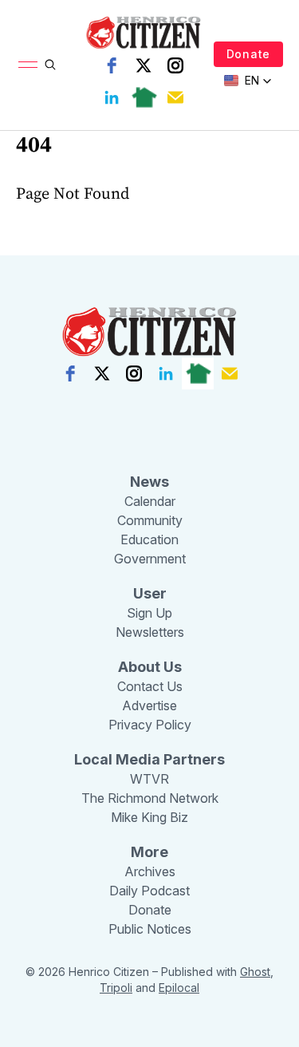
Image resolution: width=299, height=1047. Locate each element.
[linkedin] (112, 97)
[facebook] (112, 65)
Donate (248, 54)
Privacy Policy (149, 725)
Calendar (149, 501)
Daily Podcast (149, 891)
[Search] (50, 64)
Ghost (255, 971)
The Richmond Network (149, 798)
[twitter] (143, 65)
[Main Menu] (28, 65)
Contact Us (150, 686)
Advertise (149, 705)
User (150, 593)
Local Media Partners (149, 759)
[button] (248, 80)
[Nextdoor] (143, 97)
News (149, 481)
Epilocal (179, 987)
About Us (150, 666)
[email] (175, 97)
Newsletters (150, 632)
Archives (149, 871)
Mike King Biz (149, 817)
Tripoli (116, 987)
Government (150, 559)
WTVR (149, 779)
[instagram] (175, 65)
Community (150, 520)
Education (149, 539)
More (149, 852)
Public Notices (149, 929)
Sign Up (149, 613)
